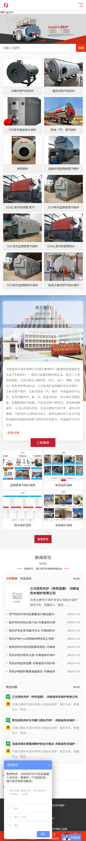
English (8, 12)
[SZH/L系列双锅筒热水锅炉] (63, 227)
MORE (76, 578)
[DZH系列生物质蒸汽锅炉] (63, 189)
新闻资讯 (54, 838)
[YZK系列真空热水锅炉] (22, 111)
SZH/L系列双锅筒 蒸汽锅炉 (23, 207)
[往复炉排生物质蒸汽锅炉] (63, 150)
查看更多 (43, 539)
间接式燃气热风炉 (22, 91)
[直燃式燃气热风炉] (63, 72)
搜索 (81, 47)
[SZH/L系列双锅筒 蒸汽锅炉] (22, 189)
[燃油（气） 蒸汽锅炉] (63, 111)
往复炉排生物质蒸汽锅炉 (63, 169)
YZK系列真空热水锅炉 (22, 130)
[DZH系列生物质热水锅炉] (22, 266)
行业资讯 (25, 578)
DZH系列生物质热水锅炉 (22, 285)
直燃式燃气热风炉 (63, 91)
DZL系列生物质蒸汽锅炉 (22, 246)
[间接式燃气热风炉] (22, 72)
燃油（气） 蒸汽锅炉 (63, 130)
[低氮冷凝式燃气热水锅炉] (63, 266)
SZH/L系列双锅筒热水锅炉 (63, 246)
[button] (43, 40)
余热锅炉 (22, 169)
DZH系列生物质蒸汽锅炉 (63, 207)
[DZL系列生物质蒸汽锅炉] (22, 227)
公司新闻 (11, 578)
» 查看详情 (12, 433)
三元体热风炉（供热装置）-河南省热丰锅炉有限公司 (54, 590)
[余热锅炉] (22, 150)
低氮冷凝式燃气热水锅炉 (63, 285)
